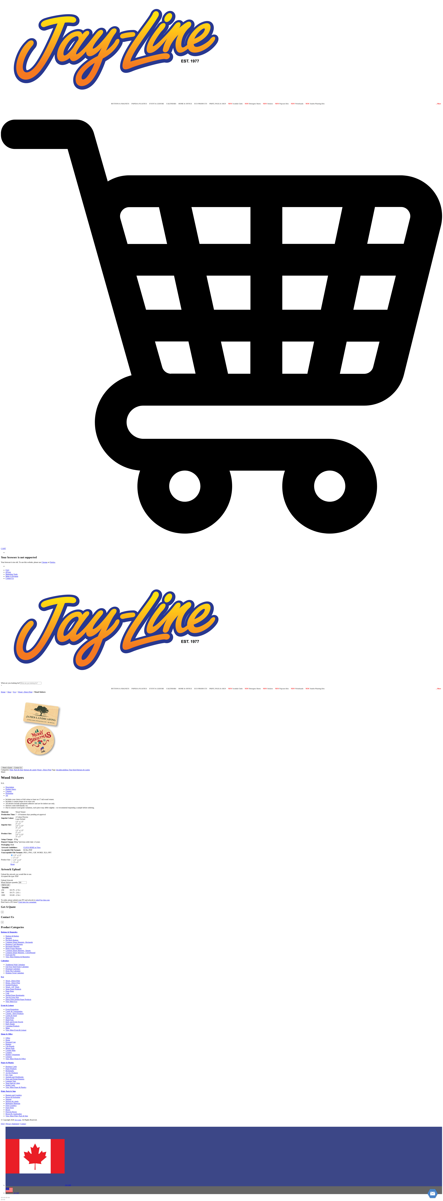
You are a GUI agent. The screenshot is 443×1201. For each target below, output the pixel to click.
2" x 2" (16, 858)
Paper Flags (10, 1018)
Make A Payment (12, 576)
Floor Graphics (11, 1106)
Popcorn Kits (282, 104)
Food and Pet (10, 955)
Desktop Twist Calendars (15, 973)
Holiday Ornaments (13, 1055)
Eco (14, 692)
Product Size (5, 860)
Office (8, 1038)
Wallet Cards (10, 1085)
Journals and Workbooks (15, 1077)
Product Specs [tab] (11, 789)
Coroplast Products (12, 1026)
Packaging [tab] (9, 793)
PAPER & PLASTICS (139, 104)
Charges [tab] (9, 791)
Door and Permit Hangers (15, 1079)
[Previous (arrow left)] (2, 1199)
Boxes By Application (14, 1114)
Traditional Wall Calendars (15, 965)
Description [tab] (10, 787)
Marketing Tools (12, 574)
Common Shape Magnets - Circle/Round (20, 953)
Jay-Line (18, 1120)
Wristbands (297, 104)
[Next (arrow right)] (4, 1199)
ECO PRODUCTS (200, 104)
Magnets (9, 938)
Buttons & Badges (12, 936)
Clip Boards (10, 1046)
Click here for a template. (27, 902)
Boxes (8, 1110)
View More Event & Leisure (16, 1030)
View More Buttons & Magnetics (18, 957)
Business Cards (11, 1067)
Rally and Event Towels (14, 1022)
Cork (7, 993)
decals (62, 770)
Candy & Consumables (14, 1011)
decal (58, 770)
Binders (8, 1044)
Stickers (268, 104)
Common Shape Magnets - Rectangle (19, 942)
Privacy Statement (12, 1124)
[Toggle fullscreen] (4, 1197)
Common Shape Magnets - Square (18, 951)
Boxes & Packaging (13, 1097)
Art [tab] (7, 795)
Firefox (52, 562)
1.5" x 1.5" (17, 855)
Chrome (44, 562)
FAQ (7, 570)
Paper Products (11, 1069)
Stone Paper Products (13, 989)
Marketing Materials (13, 1103)
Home (3, 692)
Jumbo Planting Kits (315, 104)
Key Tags (9, 1075)
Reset (12, 864)
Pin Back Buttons (12, 940)
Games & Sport (11, 1016)
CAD (68, 1185)
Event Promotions (12, 1009)
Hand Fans (9, 1020)
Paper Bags (10, 991)
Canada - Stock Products (15, 1014)
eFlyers (8, 572)
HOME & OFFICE (185, 104)
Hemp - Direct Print (13, 983)
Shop (9, 692)
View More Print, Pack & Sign (17, 1116)
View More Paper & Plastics (16, 1087)
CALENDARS (171, 104)
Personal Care (11, 1042)
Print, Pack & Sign (16, 770)
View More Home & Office (16, 1059)
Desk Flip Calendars (13, 971)
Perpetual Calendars (13, 969)
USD (16, 1193)
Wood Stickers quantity (9, 882)
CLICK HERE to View (32, 847)
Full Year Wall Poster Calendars (17, 967)
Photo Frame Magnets (14, 948)
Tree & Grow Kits (12, 997)
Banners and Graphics (14, 1095)
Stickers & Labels (30, 770)
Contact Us (10, 578)
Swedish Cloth (235, 104)
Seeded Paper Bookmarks (15, 995)
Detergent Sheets (253, 104)
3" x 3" (16, 862)
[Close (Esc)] (9, 1197)
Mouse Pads (10, 1048)
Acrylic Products (12, 1073)
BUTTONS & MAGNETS (120, 104)
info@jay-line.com (43, 900)
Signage (8, 1099)
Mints (8, 1028)
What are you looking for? (10, 683)
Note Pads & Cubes (13, 1083)
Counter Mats (10, 1050)
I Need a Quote (7, 768)
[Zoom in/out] (2, 1197)
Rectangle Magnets (12, 946)
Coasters (9, 1052)
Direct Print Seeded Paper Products (18, 999)
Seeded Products (12, 985)
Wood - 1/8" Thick (12, 987)
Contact (23, 1124)
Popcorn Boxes (11, 1112)
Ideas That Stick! (70, 770)
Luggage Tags (11, 1081)
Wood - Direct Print (25, 692)
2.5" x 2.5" (17, 860)
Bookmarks (10, 1071)
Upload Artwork (7, 880)
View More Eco (11, 1002)
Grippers (9, 1057)
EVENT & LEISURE (156, 104)
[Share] (6, 1197)
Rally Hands (10, 1024)
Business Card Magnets (14, 944)
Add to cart (5, 885)
